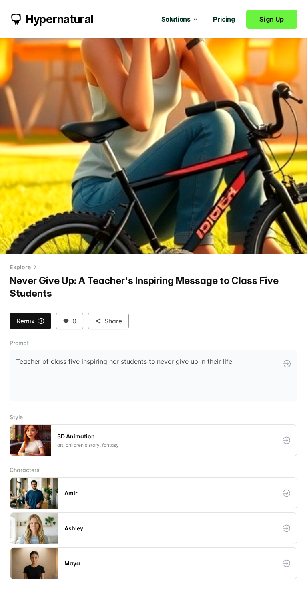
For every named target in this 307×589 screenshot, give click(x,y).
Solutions (176, 19)
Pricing (224, 19)
